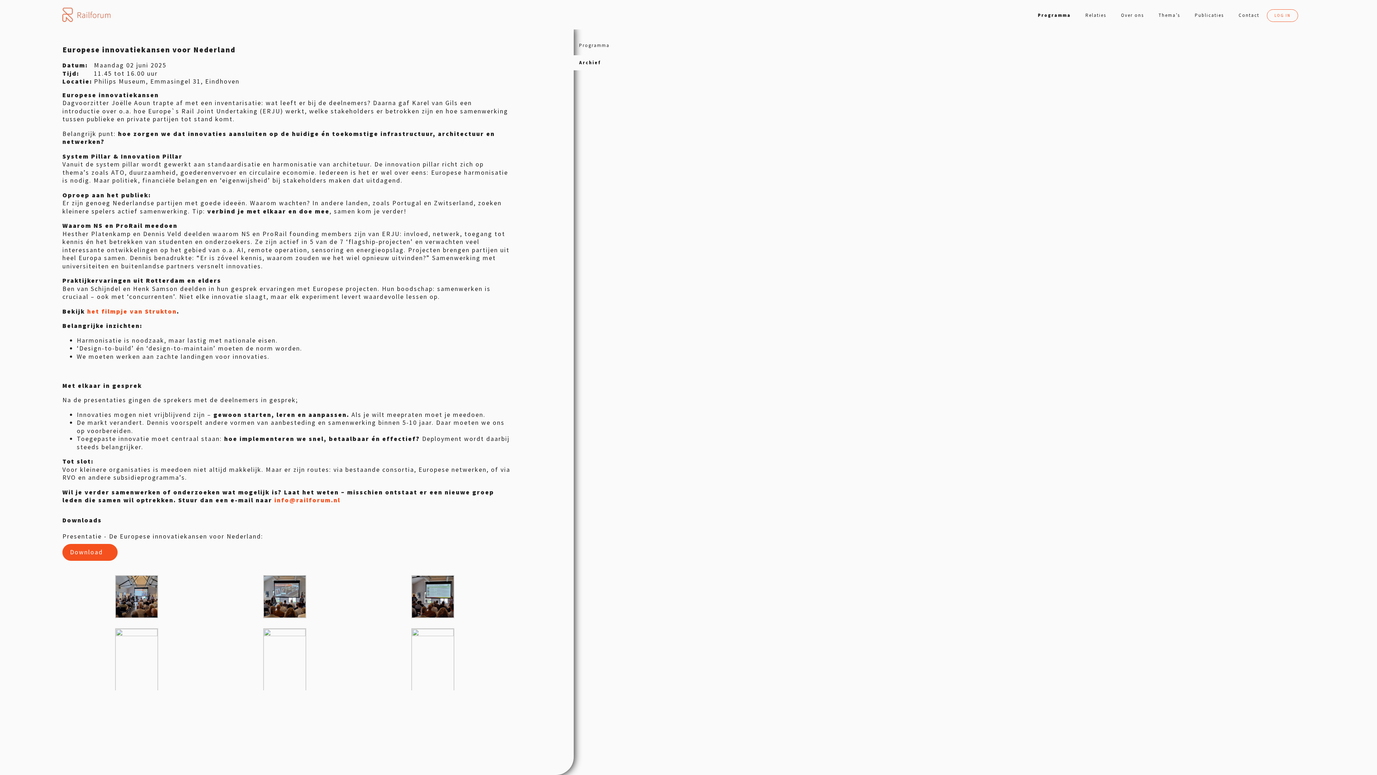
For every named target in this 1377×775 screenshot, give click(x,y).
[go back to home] (86, 15)
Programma (1054, 15)
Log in (1282, 15)
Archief (590, 63)
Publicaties (1209, 15)
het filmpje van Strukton (132, 311)
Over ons (1132, 15)
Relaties (1095, 15)
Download (86, 552)
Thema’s (1169, 15)
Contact (1249, 15)
